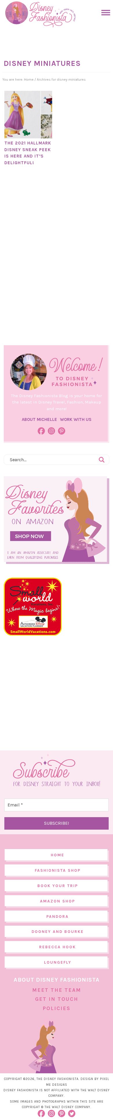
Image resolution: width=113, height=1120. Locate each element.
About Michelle (39, 419)
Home (57, 855)
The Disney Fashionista (40, 14)
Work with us (76, 419)
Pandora (57, 916)
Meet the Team (56, 990)
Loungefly (57, 962)
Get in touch (56, 999)
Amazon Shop (57, 901)
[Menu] (104, 12)
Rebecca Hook (57, 947)
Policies (56, 1008)
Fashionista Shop (58, 870)
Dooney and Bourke (58, 931)
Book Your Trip (57, 885)
